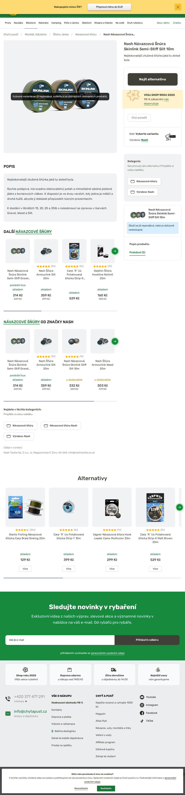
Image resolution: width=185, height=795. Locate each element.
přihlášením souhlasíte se (93, 652)
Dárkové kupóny (105, 749)
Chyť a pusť (11, 34)
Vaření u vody (104, 735)
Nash (144, 140)
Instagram (152, 705)
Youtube (151, 697)
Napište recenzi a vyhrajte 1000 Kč (114, 704)
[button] (115, 251)
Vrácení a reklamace (63, 723)
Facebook (151, 712)
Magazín (101, 713)
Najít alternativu (152, 79)
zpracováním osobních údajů (108, 652)
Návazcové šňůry (86, 34)
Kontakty (56, 709)
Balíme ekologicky (65, 730)
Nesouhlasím (81, 788)
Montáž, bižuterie (35, 34)
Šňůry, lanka (61, 34)
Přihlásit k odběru (147, 640)
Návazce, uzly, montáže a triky (113, 728)
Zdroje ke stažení (106, 756)
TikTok (149, 720)
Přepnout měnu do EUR (109, 6)
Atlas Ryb (101, 720)
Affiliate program (105, 742)
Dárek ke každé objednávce (67, 738)
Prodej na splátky (61, 745)
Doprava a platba (61, 716)
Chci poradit (139, 117)
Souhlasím (106, 788)
